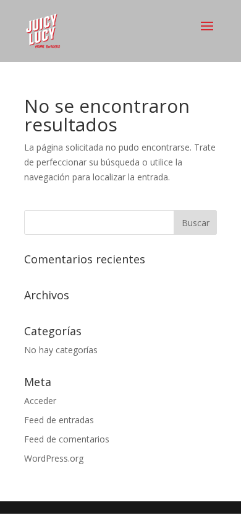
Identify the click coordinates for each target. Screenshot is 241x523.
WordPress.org (53, 458)
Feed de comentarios (66, 439)
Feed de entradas (59, 420)
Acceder (40, 401)
